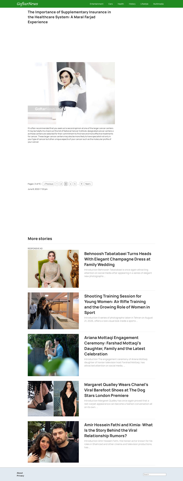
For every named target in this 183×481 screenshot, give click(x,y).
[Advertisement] (71, 43)
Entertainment (96, 3)
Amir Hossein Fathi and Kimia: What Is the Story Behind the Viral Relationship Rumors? (118, 430)
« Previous (48, 183)
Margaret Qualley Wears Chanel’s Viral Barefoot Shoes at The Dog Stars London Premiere (116, 390)
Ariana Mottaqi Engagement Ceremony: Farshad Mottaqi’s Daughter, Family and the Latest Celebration (114, 346)
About (20, 473)
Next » (88, 183)
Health (121, 3)
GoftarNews (27, 3)
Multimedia (158, 3)
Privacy (20, 475)
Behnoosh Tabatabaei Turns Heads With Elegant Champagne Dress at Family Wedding (117, 259)
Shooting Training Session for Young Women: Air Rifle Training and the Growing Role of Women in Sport (117, 304)
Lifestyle (144, 3)
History (132, 3)
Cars (110, 3)
